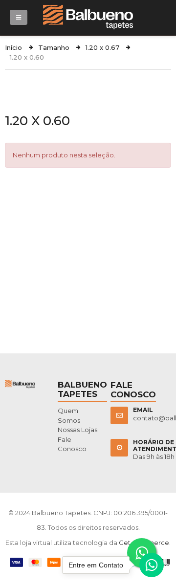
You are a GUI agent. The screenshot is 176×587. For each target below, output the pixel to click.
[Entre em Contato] (151, 567)
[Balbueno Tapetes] (88, 9)
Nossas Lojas (77, 430)
